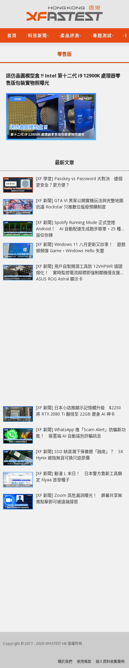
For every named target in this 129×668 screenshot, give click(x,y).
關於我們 (65, 661)
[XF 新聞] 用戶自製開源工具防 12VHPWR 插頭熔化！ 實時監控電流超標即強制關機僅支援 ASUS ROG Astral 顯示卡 (79, 272)
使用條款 (84, 661)
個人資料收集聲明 (110, 661)
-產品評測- (70, 35)
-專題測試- (102, 35)
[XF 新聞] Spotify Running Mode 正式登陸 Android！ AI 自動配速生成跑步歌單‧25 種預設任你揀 (80, 228)
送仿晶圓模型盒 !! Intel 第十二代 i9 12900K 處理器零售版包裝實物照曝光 (63, 79)
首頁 (12, 35)
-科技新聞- (37, 35)
